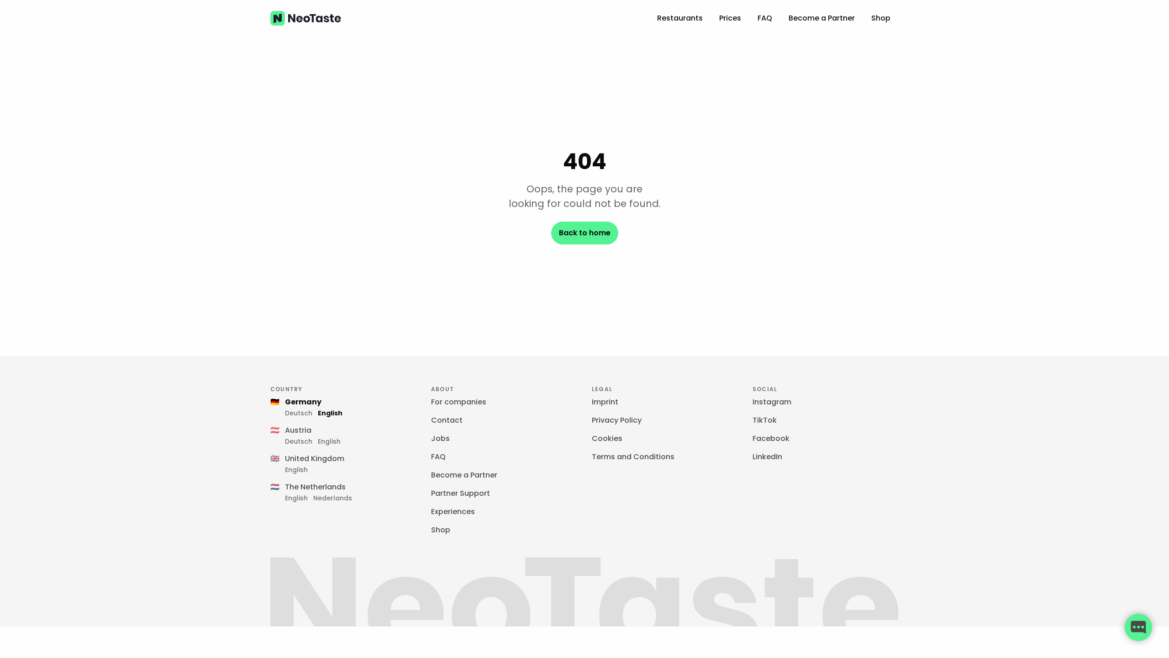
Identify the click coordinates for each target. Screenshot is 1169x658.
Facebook (771, 438)
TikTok (765, 420)
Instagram (772, 402)
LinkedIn (767, 456)
